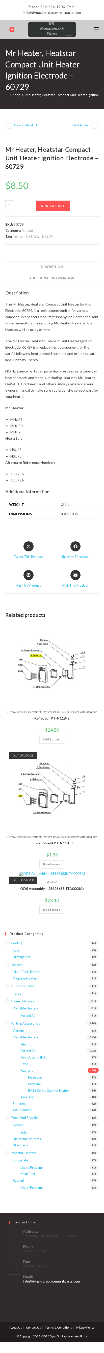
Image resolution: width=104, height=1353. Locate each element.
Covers (18, 1125)
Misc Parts (20, 1145)
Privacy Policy (85, 1327)
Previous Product (25, 125)
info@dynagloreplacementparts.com (51, 1281)
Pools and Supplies (25, 1118)
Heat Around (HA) (33, 1057)
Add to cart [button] (52, 739)
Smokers (19, 1104)
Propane (34, 1084)
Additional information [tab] (51, 278)
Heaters (16, 965)
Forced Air (28, 1015)
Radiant (27, 231)
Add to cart (53, 206)
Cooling (16, 943)
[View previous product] (8, 125)
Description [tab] (52, 267)
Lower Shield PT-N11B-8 (52, 843)
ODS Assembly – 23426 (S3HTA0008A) (52, 888)
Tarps (17, 993)
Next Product (81, 125)
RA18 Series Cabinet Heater (69, 712)
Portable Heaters (42, 712)
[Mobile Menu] (96, 29)
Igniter (19, 236)
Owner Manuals (22, 1001)
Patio (24, 1064)
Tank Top (27, 1097)
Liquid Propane (31, 1168)
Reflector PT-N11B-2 (51, 718)
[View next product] (95, 125)
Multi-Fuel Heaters (26, 972)
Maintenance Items (27, 1139)
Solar (24, 1132)
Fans (16, 950)
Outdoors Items (23, 986)
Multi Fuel (27, 1174)
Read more (52, 864)
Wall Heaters (22, 1110)
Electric (25, 1044)
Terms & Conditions (58, 1327)
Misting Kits (21, 957)
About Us (16, 1327)
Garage (18, 1031)
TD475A (31, 236)
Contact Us (33, 1327)
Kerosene (35, 1077)
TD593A (46, 236)
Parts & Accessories (19, 712)
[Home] (6, 95)
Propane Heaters (25, 978)
